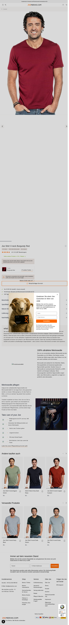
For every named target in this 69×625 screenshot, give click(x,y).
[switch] (62, 615)
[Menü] (65, 605)
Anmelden (46, 321)
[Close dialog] (57, 295)
